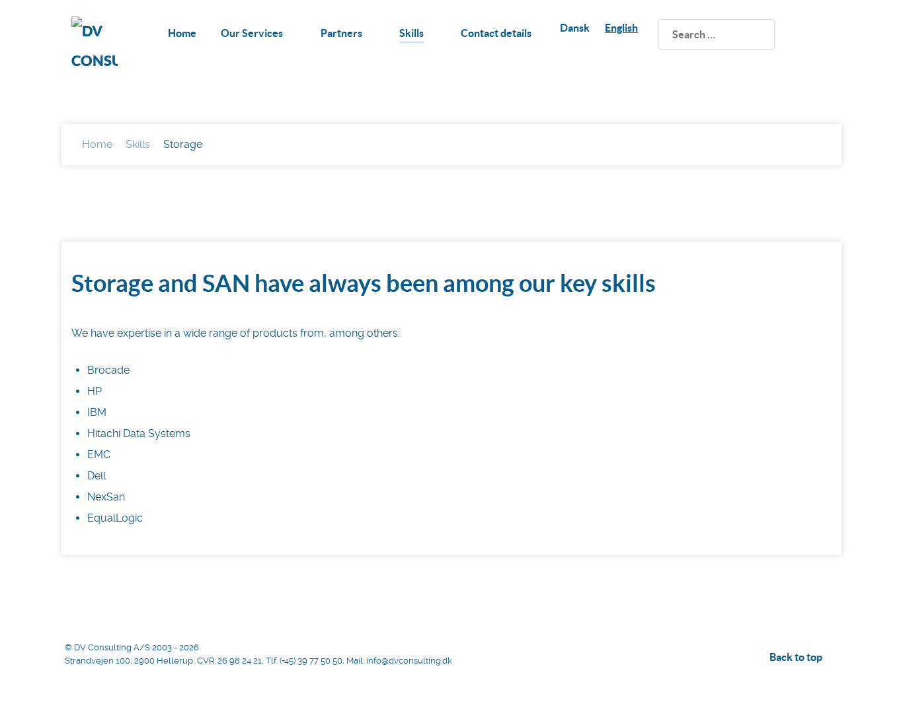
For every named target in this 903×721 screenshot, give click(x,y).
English (621, 28)
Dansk (575, 28)
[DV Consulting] (94, 43)
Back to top (796, 657)
